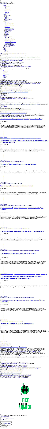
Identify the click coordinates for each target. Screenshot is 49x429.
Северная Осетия (8, 30)
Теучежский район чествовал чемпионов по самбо (16, 186)
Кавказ (4, 21)
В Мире (4, 14)
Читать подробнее (30, 98)
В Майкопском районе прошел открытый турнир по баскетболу (13, 98)
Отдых (4, 47)
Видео (6, 51)
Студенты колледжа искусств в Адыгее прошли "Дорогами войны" (22, 231)
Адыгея (6, 22)
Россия (4, 5)
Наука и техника (6, 46)
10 (7, 343)
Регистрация (5, 419)
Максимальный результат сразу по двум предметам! (17, 323)
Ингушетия (7, 27)
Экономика (7, 7)
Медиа (4, 49)
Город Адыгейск (8, 36)
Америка (7, 20)
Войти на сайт (3, 426)
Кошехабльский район (9, 44)
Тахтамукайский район (10, 38)
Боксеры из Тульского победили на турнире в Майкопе (11, 109)
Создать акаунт (3, 3)
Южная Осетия (8, 31)
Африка (6, 17)
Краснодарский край (9, 28)
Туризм (6, 13)
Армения (7, 32)
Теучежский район (9, 41)
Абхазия (7, 34)
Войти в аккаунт (10, 3)
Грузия (6, 33)
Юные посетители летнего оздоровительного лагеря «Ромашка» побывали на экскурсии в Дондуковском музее (21, 277)
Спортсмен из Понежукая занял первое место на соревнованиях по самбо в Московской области (20, 104)
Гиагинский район (9, 43)
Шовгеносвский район (10, 45)
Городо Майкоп (8, 37)
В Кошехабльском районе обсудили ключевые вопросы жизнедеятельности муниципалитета (18, 254)
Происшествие (8, 9)
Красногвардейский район (10, 42)
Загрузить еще (3, 342)
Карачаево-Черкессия (9, 24)
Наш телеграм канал (4, 416)
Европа (6, 18)
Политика (7, 6)
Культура (7, 12)
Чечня (6, 26)
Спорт (6, 10)
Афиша (4, 48)
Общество (7, 8)
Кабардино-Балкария (9, 23)
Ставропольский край (9, 29)
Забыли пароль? (7, 423)
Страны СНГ (8, 15)
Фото (6, 50)
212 (10, 343)
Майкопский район (9, 39)
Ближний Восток (8, 19)
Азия (6, 16)
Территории (5, 35)
